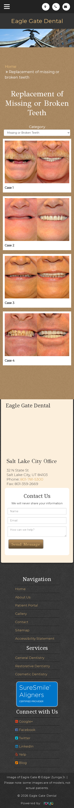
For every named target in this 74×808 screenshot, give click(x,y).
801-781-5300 (31, 479)
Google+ (26, 721)
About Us (23, 597)
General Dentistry (29, 658)
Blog (23, 763)
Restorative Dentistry (32, 666)
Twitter (24, 738)
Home (10, 66)
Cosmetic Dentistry (31, 674)
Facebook (27, 730)
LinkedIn (26, 746)
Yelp (22, 754)
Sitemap (22, 630)
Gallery (21, 614)
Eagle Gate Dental (37, 21)
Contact (21, 622)
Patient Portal (26, 605)
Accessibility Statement (34, 638)
